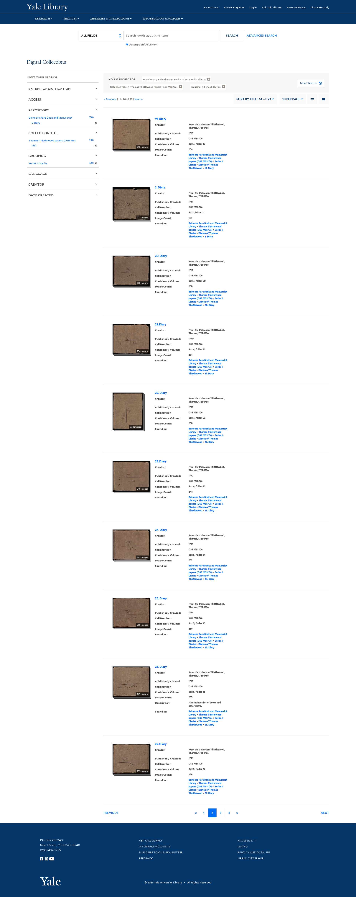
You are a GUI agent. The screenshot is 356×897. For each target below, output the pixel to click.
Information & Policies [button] (162, 18)
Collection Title (44, 133)
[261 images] (131, 545)
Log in (253, 7)
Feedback (146, 858)
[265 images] (131, 681)
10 (291, 99)
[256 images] (131, 134)
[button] (232, 35)
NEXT (325, 813)
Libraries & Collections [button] (109, 18)
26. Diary (161, 667)
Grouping (37, 155)
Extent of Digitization (49, 88)
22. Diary (161, 393)
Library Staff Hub (251, 858)
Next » (138, 99)
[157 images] (131, 203)
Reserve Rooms (296, 7)
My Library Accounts (155, 846)
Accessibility (247, 840)
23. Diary (161, 461)
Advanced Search (262, 35)
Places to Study (320, 7)
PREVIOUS (110, 813)
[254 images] (131, 339)
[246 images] (131, 476)
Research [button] (42, 18)
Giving (243, 846)
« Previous (110, 99)
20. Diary (161, 256)
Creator (36, 184)
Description (136, 44)
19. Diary (160, 119)
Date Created (41, 195)
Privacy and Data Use (254, 852)
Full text (152, 44)
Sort (253, 99)
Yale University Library (49, 7)
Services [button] (70, 18)
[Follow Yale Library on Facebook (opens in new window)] (41, 858)
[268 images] (131, 270)
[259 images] (131, 759)
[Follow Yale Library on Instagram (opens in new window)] (46, 858)
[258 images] (128, 411)
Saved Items (211, 7)
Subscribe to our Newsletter (161, 852)
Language (37, 173)
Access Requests (234, 7)
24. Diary (161, 530)
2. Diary (160, 187)
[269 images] (131, 612)
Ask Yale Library (272, 7)
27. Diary (161, 744)
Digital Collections (46, 62)
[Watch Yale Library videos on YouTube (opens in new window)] (51, 858)
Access (34, 99)
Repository (38, 110)
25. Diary (161, 598)
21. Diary (161, 324)
